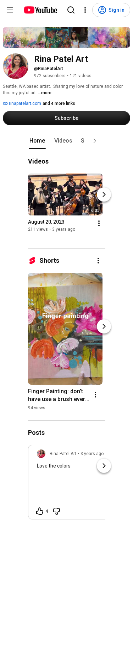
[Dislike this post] (56, 511)
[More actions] (99, 223)
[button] (94, 140)
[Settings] (85, 10)
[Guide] (10, 10)
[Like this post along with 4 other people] (39, 511)
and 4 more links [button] (59, 103)
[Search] (71, 10)
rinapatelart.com (24, 103)
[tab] (37, 140)
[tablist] (67, 140)
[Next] (104, 194)
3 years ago (92, 453)
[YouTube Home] (40, 10)
